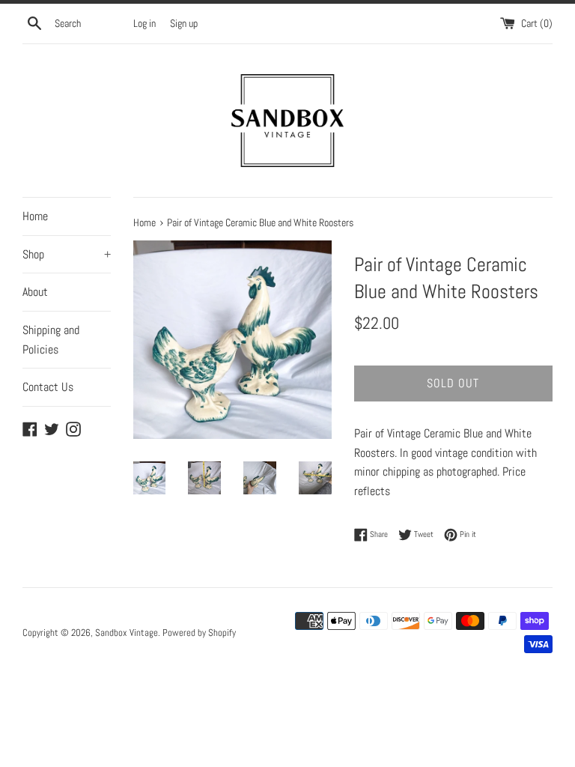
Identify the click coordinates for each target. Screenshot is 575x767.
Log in (144, 23)
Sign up (184, 23)
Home (35, 216)
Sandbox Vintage (126, 632)
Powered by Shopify (199, 632)
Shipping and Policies (50, 339)
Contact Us (47, 387)
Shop (66, 254)
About (35, 292)
